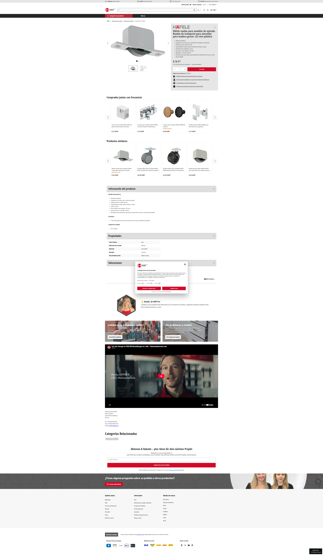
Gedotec (165, 512)
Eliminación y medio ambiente (142, 503)
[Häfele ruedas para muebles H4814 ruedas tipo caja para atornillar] (123, 156)
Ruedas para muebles (112, 439)
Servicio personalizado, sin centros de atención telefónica (192, 80)
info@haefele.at (113, 426)
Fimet (164, 509)
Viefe (164, 518)
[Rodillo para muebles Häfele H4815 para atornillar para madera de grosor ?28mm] (200, 156)
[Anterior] (107, 43)
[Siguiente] (168, 43)
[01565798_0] (138, 41)
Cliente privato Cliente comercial (191, 5)
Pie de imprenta (138, 509)
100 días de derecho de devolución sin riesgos (189, 76)
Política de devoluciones (141, 515)
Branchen (166, 499)
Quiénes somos (109, 518)
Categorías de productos (117, 16)
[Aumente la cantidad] (185, 69)
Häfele (165, 515)
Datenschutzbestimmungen (176, 470)
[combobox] (154, 10)
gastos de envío (140, 534)
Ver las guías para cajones (173, 337)
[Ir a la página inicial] (110, 10)
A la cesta (201, 69)
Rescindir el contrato (111, 535)
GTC (135, 500)
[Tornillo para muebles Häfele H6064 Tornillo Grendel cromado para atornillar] (148, 112)
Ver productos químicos (115, 337)
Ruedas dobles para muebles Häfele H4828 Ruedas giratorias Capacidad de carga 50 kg (174, 169)
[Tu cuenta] (208, 10)
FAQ (106, 503)
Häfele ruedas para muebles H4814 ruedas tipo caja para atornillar (122, 169)
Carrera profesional (110, 506)
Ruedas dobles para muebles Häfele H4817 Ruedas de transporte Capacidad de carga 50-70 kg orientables (148, 169)
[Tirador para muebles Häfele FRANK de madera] (174, 112)
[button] (174, 129)
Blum (164, 506)
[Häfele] (181, 27)
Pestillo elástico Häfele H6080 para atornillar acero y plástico (198, 126)
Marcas (143, 16)
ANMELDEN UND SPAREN (161, 465)
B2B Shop (107, 500)
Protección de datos (139, 506)
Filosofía (107, 512)
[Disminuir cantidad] (175, 69)
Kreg (164, 521)
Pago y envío (137, 518)
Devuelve (136, 512)
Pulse (106, 515)
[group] (123, 116)
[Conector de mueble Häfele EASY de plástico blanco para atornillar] (123, 112)
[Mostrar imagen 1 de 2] (137, 61)
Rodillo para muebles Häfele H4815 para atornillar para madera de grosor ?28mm (200, 169)
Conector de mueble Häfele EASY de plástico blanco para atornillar (122, 126)
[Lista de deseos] (204, 10)
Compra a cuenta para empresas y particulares (189, 86)
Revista (107, 509)
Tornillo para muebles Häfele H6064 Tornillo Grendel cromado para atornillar (147, 126)
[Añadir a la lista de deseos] (215, 27)
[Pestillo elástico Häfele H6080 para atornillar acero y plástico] (200, 112)
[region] (138, 47)
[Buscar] (194, 10)
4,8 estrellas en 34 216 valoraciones (186, 83)
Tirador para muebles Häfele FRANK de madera (174, 126)
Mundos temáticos (168, 502)
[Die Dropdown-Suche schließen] (198, 10)
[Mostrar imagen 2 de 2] (139, 61)
